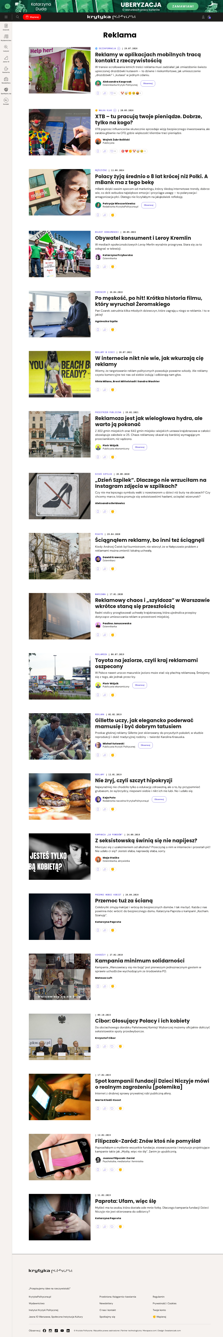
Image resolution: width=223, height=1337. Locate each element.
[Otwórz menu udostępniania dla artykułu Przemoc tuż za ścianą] (105, 930)
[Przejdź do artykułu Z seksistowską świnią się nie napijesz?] (60, 856)
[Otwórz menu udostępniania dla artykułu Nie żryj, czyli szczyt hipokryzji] (105, 809)
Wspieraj (34, 17)
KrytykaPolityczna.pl (40, 1296)
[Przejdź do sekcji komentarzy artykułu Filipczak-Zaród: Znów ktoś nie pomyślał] (112, 1170)
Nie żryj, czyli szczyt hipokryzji (133, 780)
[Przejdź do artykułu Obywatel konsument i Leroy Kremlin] (60, 254)
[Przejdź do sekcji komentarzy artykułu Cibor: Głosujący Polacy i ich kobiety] (112, 1046)
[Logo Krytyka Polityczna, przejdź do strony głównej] (111, 17)
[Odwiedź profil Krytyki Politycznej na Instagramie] (50, 1330)
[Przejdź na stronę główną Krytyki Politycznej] (50, 1271)
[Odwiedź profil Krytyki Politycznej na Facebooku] (44, 1330)
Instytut (6, 51)
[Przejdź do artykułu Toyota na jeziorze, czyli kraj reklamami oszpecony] (60, 676)
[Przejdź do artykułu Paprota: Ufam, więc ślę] (60, 1217)
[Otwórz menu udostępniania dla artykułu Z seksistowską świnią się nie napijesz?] (105, 869)
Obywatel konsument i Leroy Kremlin (143, 238)
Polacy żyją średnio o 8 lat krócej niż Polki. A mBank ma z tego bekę (151, 179)
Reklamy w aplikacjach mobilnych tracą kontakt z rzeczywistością (148, 57)
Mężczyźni (101, 170)
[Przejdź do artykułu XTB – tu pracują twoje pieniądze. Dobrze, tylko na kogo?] (60, 132)
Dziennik (6, 30)
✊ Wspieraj (159, 1316)
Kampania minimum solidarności (140, 960)
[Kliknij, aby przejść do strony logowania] (203, 17)
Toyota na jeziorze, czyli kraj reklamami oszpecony (146, 663)
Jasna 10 (6, 62)
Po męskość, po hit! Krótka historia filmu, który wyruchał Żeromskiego (148, 301)
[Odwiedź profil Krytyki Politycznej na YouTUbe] (62, 1330)
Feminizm (100, 292)
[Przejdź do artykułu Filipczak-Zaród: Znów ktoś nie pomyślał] (60, 1157)
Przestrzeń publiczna (108, 412)
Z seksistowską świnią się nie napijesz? (146, 840)
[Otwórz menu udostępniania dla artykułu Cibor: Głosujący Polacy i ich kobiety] (105, 1046)
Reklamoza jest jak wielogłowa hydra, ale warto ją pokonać (149, 421)
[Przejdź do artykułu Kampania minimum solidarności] (60, 977)
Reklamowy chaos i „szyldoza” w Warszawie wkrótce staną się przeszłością (152, 603)
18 (115, 93)
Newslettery (6, 83)
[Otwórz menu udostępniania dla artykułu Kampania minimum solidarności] (105, 986)
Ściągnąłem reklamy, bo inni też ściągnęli (149, 540)
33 (115, 151)
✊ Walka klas (103, 110)
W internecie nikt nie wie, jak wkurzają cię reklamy (149, 361)
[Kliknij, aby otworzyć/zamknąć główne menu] (6, 17)
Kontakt (6, 104)
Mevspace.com (149, 1330)
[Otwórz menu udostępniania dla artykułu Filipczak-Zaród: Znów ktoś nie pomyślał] (105, 1170)
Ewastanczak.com (173, 1330)
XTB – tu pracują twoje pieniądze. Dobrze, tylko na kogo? (148, 119)
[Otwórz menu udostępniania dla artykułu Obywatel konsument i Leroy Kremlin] (105, 267)
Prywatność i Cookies (164, 1303)
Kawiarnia (6, 72)
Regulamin (158, 1296)
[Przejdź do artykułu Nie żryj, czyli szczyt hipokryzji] (60, 796)
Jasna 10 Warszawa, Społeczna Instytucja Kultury (56, 1316)
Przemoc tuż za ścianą (124, 900)
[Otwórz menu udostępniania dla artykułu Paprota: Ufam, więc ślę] (105, 1227)
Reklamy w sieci (105, 352)
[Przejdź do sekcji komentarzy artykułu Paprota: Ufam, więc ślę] (112, 1227)
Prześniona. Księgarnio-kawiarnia (118, 1296)
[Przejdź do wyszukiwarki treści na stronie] (17, 17)
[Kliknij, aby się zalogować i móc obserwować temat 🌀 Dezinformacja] (118, 48)
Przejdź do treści (15, 5)
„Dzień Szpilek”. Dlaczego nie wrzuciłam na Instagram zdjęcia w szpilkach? (150, 483)
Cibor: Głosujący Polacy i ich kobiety (142, 1020)
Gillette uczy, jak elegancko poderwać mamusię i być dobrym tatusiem (144, 723)
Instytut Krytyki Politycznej (43, 1310)
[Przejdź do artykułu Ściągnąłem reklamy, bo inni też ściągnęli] (60, 556)
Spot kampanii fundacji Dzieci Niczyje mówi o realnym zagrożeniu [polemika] (152, 1084)
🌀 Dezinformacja (105, 48)
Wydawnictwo (6, 40)
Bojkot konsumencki (107, 232)
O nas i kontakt (108, 1310)
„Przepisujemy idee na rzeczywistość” (50, 1288)
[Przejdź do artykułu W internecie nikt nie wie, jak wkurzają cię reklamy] (60, 374)
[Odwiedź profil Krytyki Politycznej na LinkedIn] (68, 1330)
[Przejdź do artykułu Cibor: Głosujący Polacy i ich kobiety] (60, 1037)
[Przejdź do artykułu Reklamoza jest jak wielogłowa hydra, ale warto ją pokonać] (60, 434)
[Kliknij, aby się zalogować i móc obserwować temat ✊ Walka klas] (114, 110)
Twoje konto (159, 1310)
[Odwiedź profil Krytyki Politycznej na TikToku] (56, 1330)
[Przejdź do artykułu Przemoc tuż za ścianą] (60, 916)
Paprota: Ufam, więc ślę (125, 1201)
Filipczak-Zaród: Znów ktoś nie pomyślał (148, 1141)
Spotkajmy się (6, 94)
